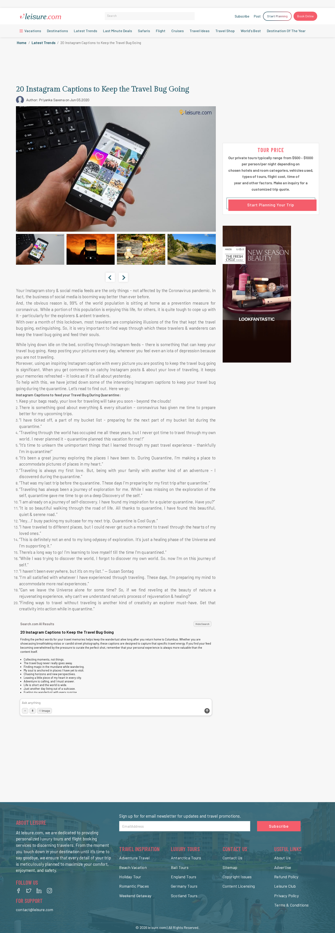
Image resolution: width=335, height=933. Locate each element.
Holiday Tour (130, 876)
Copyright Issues (237, 876)
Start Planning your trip (270, 204)
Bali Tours (179, 867)
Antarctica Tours (186, 857)
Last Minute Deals (117, 31)
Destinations (57, 31)
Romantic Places (134, 886)
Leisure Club (285, 886)
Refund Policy (286, 876)
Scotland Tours (184, 895)
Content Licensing (239, 886)
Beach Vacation (133, 867)
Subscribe (242, 16)
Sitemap (230, 867)
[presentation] (110, 277)
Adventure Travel (134, 857)
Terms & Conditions (291, 904)
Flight (160, 31)
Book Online (305, 16)
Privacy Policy (286, 895)
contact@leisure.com (34, 909)
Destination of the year (286, 31)
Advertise (282, 867)
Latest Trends (85, 31)
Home (22, 42)
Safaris (144, 31)
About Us (282, 857)
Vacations (32, 31)
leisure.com (157, 927)
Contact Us (232, 857)
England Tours (183, 876)
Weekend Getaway (135, 895)
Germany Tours (184, 886)
